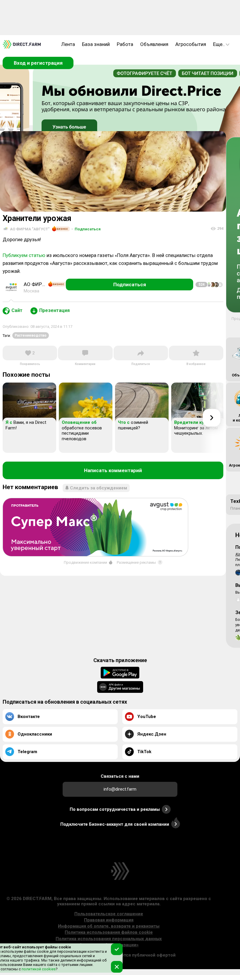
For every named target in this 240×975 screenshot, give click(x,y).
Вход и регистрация (38, 63)
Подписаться (86, 229)
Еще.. (219, 44)
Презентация (54, 310)
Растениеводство (31, 335)
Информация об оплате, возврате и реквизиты (109, 926)
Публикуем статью (24, 255)
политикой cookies (38, 969)
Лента (68, 44)
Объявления (154, 44)
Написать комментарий (113, 470)
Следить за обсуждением (98, 488)
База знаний (96, 44)
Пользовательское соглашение (108, 913)
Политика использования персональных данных (109, 938)
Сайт (17, 310)
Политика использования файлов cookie (109, 932)
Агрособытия (190, 44)
